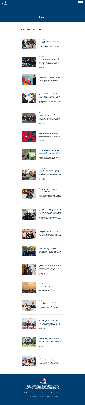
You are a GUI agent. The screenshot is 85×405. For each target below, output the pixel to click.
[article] (42, 44)
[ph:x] (83, 404)
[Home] (4, 3)
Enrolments (53, 392)
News (48, 392)
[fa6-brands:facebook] (39, 399)
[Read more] (39, 399)
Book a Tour (43, 392)
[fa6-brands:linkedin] (43, 399)
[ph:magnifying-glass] (54, 2)
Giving (33, 392)
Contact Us (59, 392)
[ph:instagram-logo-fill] (41, 399)
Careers (37, 392)
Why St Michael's (27, 392)
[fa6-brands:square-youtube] (45, 399)
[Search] (54, 2)
